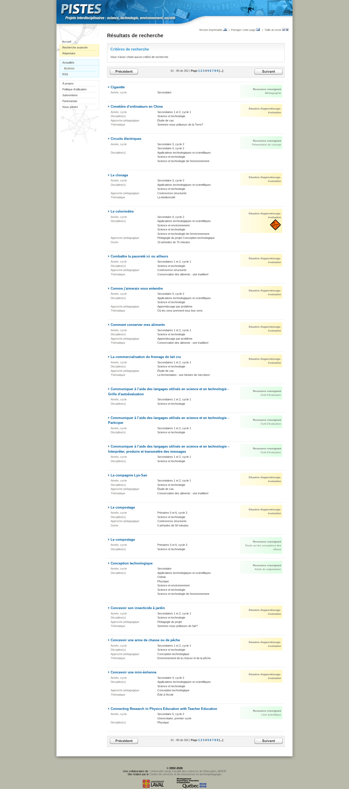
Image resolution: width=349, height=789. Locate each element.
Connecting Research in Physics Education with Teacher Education (164, 709)
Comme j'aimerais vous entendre (137, 288)
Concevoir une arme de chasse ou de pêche (145, 640)
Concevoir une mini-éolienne (133, 672)
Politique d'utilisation (74, 89)
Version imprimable (211, 29)
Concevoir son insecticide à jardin (138, 608)
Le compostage (123, 507)
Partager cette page (243, 29)
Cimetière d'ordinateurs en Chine (137, 106)
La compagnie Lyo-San (129, 475)
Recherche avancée (75, 47)
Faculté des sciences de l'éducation (194, 771)
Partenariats (69, 101)
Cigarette (118, 87)
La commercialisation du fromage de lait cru (146, 357)
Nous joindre (70, 106)
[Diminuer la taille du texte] (283, 29)
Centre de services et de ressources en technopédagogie (185, 774)
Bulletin (69, 68)
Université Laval (160, 771)
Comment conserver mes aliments (138, 325)
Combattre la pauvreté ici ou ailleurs (139, 256)
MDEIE (222, 771)
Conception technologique (132, 563)
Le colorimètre (122, 211)
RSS (65, 74)
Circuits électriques (126, 139)
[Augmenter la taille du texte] (287, 29)
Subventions (70, 95)
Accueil (66, 41)
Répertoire (68, 53)
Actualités (68, 62)
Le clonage (119, 175)
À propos (68, 83)
